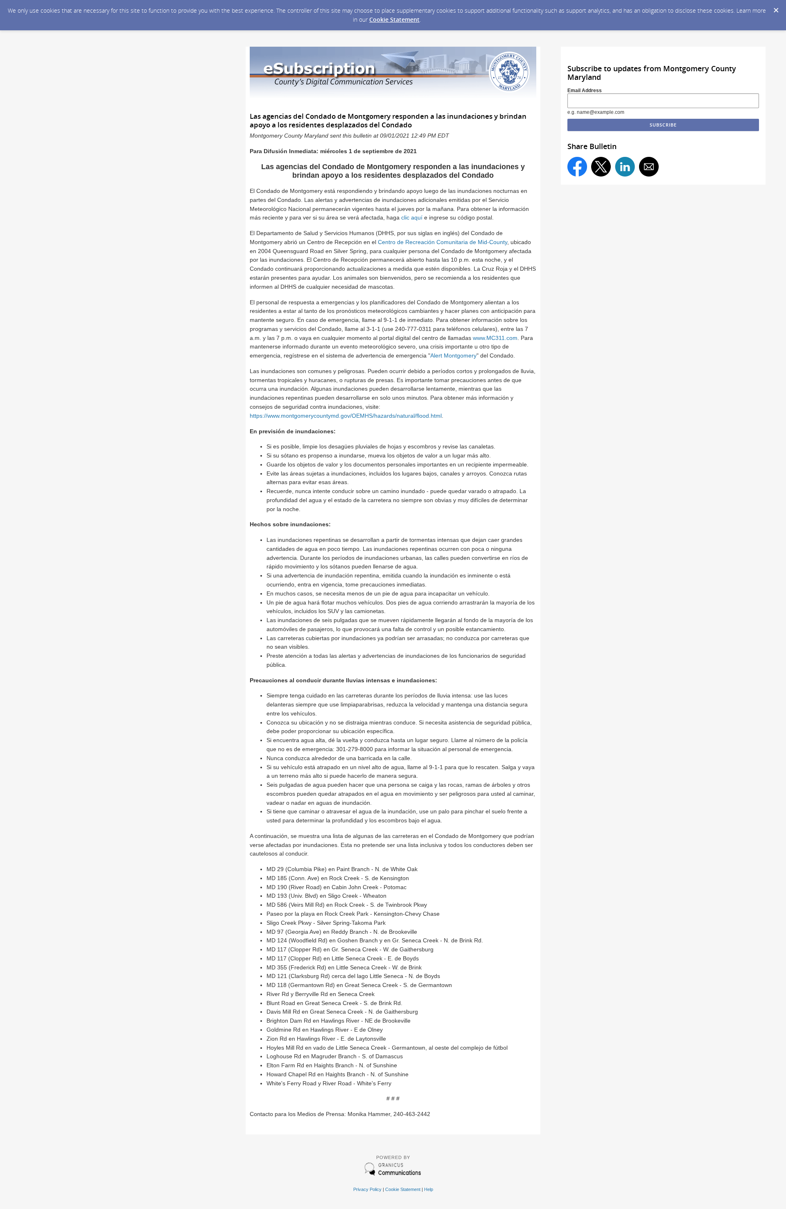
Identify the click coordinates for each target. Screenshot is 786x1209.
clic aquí (411, 218)
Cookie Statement (394, 19)
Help (428, 1189)
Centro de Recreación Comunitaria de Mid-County (442, 242)
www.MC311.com (495, 338)
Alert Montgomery (453, 356)
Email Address (584, 90)
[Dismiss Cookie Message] (776, 8)
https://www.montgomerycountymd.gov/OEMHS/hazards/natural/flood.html (346, 416)
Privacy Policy (367, 1189)
